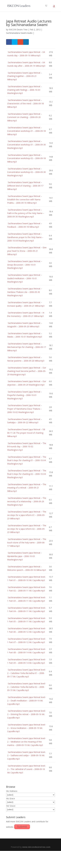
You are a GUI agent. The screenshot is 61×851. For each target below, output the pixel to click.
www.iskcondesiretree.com (36, 847)
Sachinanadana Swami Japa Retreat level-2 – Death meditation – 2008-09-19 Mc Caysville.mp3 (26, 700)
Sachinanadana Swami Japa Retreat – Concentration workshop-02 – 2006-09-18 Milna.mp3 (26, 158)
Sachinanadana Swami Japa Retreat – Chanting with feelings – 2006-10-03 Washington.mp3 (24, 90)
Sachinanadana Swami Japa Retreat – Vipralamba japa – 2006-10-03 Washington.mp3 (24, 556)
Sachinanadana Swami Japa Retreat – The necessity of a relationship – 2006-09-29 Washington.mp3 (26, 501)
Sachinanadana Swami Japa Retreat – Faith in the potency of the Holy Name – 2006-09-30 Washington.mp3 (25, 213)
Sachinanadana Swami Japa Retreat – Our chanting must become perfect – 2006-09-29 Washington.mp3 (26, 371)
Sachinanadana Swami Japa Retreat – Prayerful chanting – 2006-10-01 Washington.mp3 (24, 395)
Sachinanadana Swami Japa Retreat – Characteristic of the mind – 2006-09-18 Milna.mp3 (25, 103)
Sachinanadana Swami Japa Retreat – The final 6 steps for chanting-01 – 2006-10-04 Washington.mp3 (26, 460)
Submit (22, 827)
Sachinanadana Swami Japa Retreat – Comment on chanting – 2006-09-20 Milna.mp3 (24, 117)
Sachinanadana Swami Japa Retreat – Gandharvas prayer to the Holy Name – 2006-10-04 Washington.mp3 (25, 237)
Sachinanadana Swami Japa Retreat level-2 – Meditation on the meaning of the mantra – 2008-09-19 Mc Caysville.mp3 (26, 741)
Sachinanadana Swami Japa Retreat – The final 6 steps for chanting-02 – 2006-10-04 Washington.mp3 (26, 474)
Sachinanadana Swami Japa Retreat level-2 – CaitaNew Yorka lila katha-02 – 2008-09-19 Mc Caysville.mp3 (26, 687)
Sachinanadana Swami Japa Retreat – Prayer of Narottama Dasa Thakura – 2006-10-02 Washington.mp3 (24, 409)
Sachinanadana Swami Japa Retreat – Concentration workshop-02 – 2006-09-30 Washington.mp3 (26, 172)
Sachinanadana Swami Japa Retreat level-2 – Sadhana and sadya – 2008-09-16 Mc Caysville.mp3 (26, 755)
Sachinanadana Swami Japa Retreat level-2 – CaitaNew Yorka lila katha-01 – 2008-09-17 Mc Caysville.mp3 (26, 673)
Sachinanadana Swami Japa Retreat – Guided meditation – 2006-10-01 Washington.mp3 (24, 278)
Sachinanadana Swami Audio (19, 33)
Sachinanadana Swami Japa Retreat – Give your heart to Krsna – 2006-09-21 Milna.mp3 (27, 251)
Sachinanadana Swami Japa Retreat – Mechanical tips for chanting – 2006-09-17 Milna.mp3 (26, 347)
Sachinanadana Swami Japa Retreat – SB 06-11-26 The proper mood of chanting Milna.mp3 (26, 433)
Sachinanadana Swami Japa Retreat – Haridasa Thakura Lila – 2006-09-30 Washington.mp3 (24, 292)
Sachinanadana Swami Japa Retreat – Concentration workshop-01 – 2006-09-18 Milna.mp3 (26, 131)
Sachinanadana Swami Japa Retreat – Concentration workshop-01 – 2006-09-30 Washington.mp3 (26, 144)
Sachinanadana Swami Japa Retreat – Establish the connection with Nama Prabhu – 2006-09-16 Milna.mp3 (24, 199)
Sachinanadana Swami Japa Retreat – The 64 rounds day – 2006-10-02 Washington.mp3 (26, 446)
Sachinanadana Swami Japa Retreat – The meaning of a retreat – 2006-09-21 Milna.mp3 (26, 488)
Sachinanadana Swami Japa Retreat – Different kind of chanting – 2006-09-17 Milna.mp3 (25, 185)
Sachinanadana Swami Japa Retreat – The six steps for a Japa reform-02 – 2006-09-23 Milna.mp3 (26, 529)
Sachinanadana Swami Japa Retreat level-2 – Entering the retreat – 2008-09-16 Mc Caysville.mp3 (26, 714)
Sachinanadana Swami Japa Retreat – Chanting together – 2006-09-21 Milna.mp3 (24, 76)
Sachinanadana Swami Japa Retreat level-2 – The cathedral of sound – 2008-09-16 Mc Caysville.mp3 (26, 769)
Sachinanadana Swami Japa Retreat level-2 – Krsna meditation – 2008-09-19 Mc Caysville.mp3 (26, 728)
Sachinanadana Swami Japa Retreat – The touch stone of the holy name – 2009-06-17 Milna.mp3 (26, 542)
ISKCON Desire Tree (18, 29)
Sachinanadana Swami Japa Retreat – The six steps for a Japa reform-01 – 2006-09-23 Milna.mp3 (26, 515)
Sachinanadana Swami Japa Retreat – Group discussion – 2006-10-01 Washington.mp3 (24, 264)
